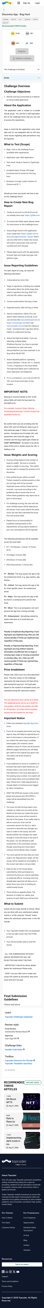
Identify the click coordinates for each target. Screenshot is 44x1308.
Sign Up (26, 3)
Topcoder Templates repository (18, 1063)
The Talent (6, 1223)
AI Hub (26, 1235)
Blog (25, 1240)
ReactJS (13, 19)
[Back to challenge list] (4, 10)
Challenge (5, 19)
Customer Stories (8, 1227)
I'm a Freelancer (29, 1218)
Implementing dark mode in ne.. (13, 1140)
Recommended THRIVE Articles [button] (14, 26)
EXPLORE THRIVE (32, 1082)
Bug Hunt (5, 22)
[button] (19, 3)
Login (37, 3)
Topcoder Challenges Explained (18, 1016)
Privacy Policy (7, 1286)
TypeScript (27, 19)
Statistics (26, 1250)
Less (20, 19)
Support (5, 1276)
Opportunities (28, 1223)
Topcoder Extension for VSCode (19, 1060)
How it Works (7, 1218)
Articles (26, 1245)
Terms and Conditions (10, 1281)
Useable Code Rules (13, 1049)
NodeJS (35, 19)
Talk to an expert (22, 1264)
